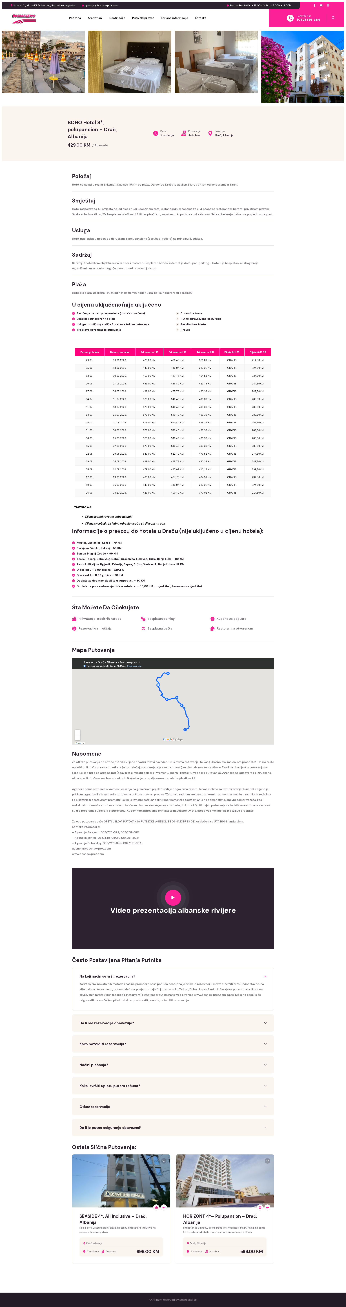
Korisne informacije (174, 18)
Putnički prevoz (143, 18)
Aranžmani (95, 18)
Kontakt (200, 18)
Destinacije (117, 18)
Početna (75, 18)
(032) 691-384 (308, 19)
